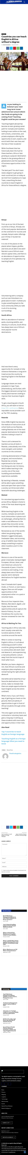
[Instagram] (6, 1084)
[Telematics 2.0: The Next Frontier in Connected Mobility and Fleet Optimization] (22, 1013)
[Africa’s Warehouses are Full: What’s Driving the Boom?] (22, 951)
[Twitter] (11, 48)
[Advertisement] (14, 19)
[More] (25, 48)
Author (3, 750)
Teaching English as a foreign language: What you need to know (13, 741)
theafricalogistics (7, 44)
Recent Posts (10, 750)
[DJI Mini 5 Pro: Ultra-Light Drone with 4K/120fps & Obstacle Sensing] (22, 1021)
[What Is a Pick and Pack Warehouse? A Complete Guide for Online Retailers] (22, 935)
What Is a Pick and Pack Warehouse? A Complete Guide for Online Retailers (9, 934)
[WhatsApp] (18, 48)
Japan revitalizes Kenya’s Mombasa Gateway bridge (21, 835)
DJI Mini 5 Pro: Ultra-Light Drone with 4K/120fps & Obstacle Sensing (9, 1020)
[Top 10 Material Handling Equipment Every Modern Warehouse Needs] (22, 926)
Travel (4, 34)
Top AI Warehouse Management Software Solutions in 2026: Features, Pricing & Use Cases (10, 996)
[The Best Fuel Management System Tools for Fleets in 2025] (22, 1005)
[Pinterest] (14, 48)
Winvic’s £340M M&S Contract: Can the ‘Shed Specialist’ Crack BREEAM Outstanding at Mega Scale (10, 942)
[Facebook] (7, 48)
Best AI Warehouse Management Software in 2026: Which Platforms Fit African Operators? (9, 917)
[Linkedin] (21, 48)
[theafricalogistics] (5, 756)
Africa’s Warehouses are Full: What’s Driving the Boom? (10, 950)
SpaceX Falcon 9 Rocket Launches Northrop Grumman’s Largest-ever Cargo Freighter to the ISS (9, 1028)
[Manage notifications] (25, 1152)
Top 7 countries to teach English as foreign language (6, 835)
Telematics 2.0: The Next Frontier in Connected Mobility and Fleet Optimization (10, 1012)
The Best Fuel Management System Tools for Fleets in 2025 (10, 1004)
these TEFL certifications (9, 408)
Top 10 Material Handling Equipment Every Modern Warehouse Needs (9, 926)
